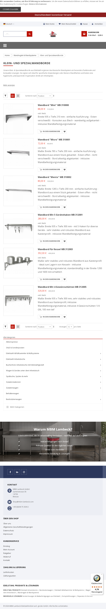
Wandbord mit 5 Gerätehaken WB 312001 (60, 214)
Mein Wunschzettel (69, 24)
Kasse (85, 24)
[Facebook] (10, 472)
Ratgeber (7, 553)
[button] (65, 131)
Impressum (8, 534)
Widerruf (7, 556)
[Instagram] (24, 472)
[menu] (53, 371)
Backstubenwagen (46, 590)
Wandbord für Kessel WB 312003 (55, 249)
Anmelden (99, 24)
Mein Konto (50, 24)
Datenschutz (8, 530)
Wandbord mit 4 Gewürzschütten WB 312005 (62, 286)
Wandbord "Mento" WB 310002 (54, 177)
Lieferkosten (8, 572)
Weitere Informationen (38, 4)
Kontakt (6, 560)
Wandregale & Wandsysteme (25, 55)
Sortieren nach (31, 96)
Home (7, 55)
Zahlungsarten (9, 576)
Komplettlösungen (69, 596)
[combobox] (17, 34)
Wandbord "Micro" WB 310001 (54, 139)
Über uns (7, 523)
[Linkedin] (17, 472)
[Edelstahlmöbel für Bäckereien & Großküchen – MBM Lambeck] (53, 34)
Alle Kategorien (9, 337)
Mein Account (8, 549)
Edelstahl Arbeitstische (29, 590)
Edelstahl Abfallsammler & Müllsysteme (69, 590)
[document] (53, 6)
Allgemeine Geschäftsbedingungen (18, 527)
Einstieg (6, 546)
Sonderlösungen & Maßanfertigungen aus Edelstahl (41, 596)
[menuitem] (53, 342)
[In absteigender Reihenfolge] (54, 95)
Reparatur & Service (84, 596)
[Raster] (18, 96)
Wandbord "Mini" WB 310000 (53, 105)
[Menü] (101, 575)
